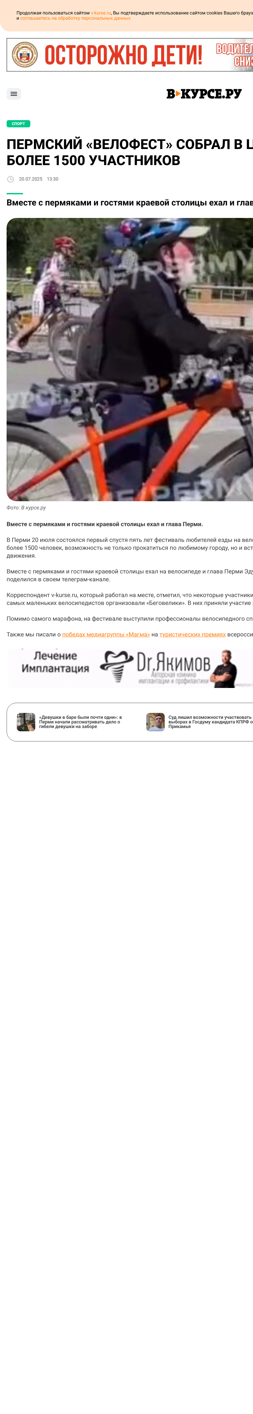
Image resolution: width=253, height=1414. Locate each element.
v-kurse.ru (101, 13)
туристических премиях (192, 634)
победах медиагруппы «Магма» (106, 634)
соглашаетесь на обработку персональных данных (75, 18)
